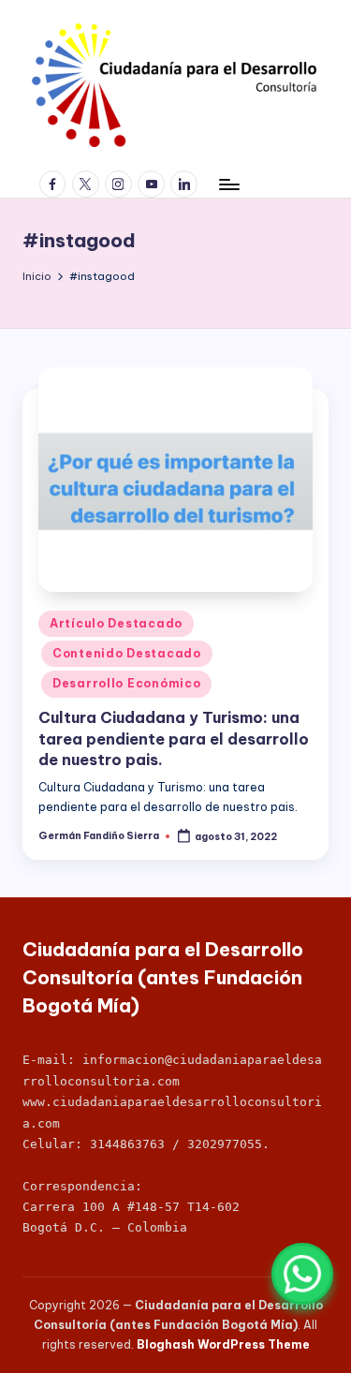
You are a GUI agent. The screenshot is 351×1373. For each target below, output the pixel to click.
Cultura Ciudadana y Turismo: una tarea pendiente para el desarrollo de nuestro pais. (173, 738)
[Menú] (228, 184)
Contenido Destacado (126, 653)
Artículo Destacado (116, 623)
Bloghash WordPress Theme (223, 1344)
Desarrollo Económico (126, 683)
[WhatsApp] (302, 1274)
